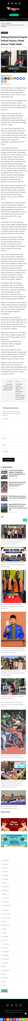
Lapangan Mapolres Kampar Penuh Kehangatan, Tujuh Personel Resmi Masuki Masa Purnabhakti (12, 673)
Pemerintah (6, 959)
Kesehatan (6, 860)
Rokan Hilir (6, 890)
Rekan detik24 (7, 970)
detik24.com (5, 47)
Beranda (5, 864)
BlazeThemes (19, 1012)
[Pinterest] (8, 78)
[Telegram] (2, 81)
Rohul (4, 974)
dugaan (5, 929)
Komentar (6, 418)
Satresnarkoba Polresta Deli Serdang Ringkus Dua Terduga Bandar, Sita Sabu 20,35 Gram (12, 606)
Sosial (4, 981)
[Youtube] (20, 78)
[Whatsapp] (11, 78)
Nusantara (4, 33)
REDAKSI (5, 871)
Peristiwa (5, 963)
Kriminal (5, 868)
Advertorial (6, 910)
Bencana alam (7, 914)
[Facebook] (2, 78)
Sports (5, 883)
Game (4, 933)
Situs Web (5, 451)
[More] (5, 81)
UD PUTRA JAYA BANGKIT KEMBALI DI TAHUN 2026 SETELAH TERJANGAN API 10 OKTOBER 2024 (13, 565)
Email (4, 445)
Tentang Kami (7, 905)
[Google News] (17, 78)
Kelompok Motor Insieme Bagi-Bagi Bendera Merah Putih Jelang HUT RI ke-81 (17, 484)
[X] (5, 78)
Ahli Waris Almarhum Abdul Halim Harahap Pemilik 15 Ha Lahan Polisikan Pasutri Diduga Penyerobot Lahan (13, 542)
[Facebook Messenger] (23, 78)
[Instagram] (14, 78)
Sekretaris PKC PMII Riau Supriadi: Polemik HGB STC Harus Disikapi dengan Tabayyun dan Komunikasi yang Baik (13, 650)
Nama (4, 438)
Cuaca (4, 921)
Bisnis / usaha (6, 918)
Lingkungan (6, 951)
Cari (2, 517)
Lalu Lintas (6, 898)
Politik (4, 894)
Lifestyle (5, 948)
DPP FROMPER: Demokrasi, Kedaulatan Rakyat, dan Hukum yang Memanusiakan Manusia (12, 704)
